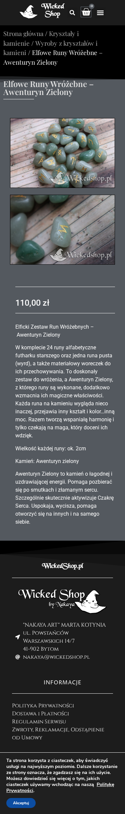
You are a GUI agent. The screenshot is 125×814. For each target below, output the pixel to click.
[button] (72, 13)
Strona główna (23, 33)
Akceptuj (21, 803)
